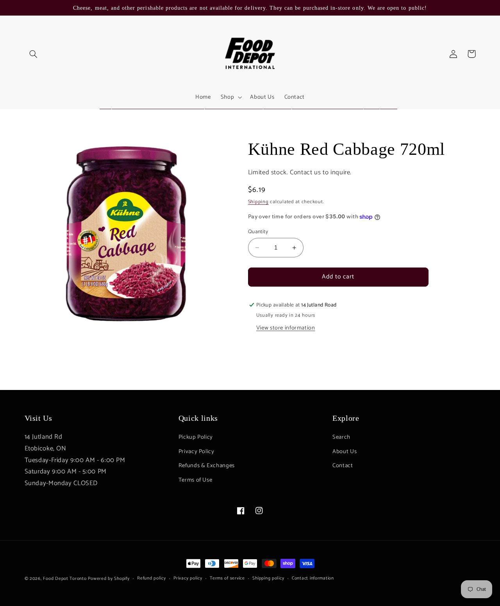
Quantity (258, 232)
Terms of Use (195, 480)
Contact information (313, 578)
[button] (34, 54)
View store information (285, 328)
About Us (344, 451)
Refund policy (151, 578)
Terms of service (227, 578)
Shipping (258, 202)
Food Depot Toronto (64, 578)
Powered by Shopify (108, 578)
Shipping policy (268, 578)
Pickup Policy (196, 437)
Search (341, 437)
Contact (342, 466)
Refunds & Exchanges (207, 466)
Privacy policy (187, 578)
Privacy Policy (196, 451)
